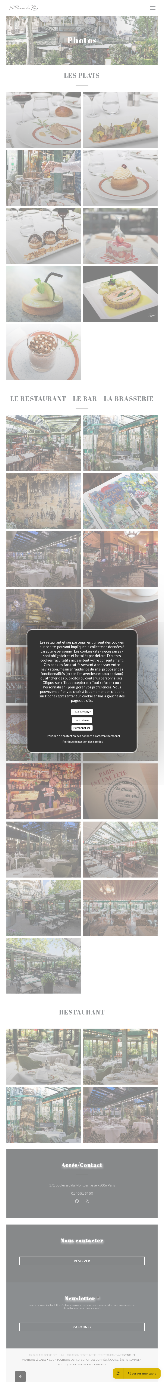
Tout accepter (82, 712)
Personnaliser (81, 727)
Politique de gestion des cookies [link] (83, 741)
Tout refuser (82, 720)
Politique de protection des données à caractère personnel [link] (83, 735)
